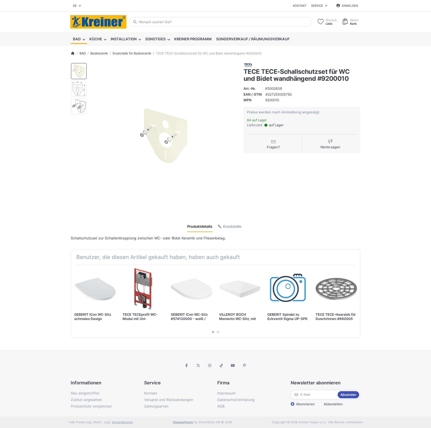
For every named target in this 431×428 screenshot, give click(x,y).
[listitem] (163, 135)
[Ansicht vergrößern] (163, 135)
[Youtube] (233, 365)
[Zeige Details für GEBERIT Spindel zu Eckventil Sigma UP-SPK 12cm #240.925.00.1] (288, 289)
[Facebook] (186, 365)
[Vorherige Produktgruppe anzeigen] (76, 301)
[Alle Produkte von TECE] (248, 65)
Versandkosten (122, 422)
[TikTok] (221, 365)
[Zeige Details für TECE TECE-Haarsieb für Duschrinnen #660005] (336, 289)
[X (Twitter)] (198, 365)
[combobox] (77, 5)
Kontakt (299, 5)
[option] (78, 71)
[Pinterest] (244, 365)
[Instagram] (210, 365)
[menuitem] (79, 39)
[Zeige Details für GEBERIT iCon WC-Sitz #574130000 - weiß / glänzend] (191, 289)
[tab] (199, 226)
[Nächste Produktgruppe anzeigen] (355, 301)
